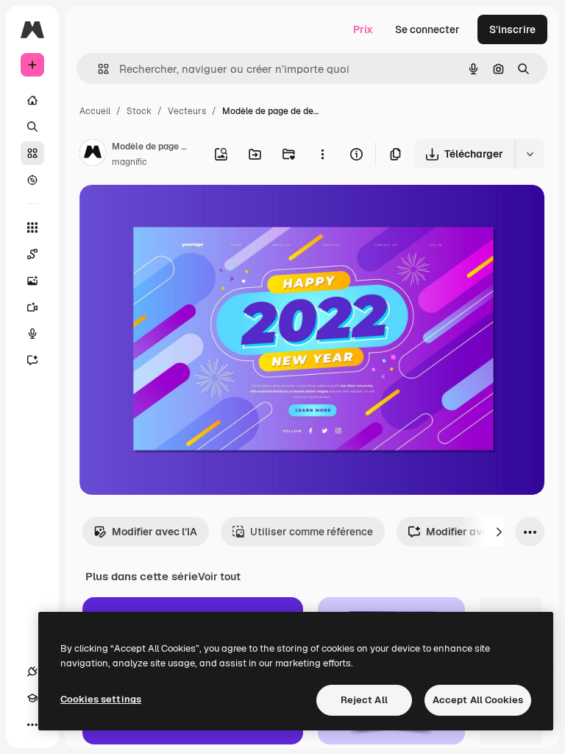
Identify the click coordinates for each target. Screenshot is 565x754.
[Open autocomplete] (97, 68)
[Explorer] (32, 179)
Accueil (94, 111)
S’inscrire (512, 29)
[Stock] (32, 153)
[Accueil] (32, 100)
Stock (139, 111)
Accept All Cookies (478, 700)
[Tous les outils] (32, 227)
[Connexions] (32, 671)
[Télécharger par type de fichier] (529, 154)
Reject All (364, 700)
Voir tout (219, 576)
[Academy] (32, 698)
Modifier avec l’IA (154, 531)
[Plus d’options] (322, 154)
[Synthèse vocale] (32, 333)
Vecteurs (187, 111)
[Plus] (32, 724)
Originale (176, 213)
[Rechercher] (32, 126)
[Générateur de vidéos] (32, 307)
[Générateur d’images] (32, 280)
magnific (129, 162)
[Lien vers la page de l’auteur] (92, 154)
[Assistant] (32, 360)
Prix (363, 29)
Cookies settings (100, 699)
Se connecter (427, 29)
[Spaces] (32, 254)
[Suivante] (499, 531)
